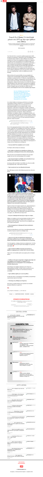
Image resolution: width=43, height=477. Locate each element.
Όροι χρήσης (12, 471)
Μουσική (21, 35)
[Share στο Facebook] (30, 122)
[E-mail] (32, 51)
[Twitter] (35, 31)
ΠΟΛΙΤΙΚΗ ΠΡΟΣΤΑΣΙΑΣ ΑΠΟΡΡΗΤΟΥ (24, 306)
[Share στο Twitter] (32, 122)
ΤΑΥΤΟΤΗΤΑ (21, 462)
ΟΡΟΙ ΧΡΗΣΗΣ (16, 306)
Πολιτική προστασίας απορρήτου (20, 471)
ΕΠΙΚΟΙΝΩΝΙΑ (21, 463)
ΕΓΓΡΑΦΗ (29, 304)
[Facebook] (34, 31)
